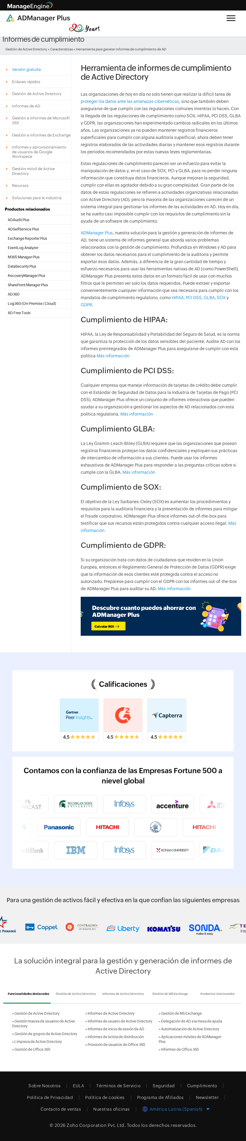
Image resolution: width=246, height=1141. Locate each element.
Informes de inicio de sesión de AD (116, 1029)
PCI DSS (194, 297)
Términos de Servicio (118, 1086)
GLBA (209, 297)
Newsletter (207, 1097)
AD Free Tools (19, 313)
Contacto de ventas (60, 1109)
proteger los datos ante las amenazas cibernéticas (130, 101)
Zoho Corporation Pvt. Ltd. (96, 1125)
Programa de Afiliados (160, 1097)
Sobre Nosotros (44, 1086)
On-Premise (33, 304)
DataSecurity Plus (22, 266)
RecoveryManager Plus (26, 276)
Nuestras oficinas (111, 1109)
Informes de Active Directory (111, 1013)
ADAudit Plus (18, 220)
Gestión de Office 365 (32, 1049)
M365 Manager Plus (24, 257)
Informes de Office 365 (180, 1049)
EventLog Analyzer (23, 248)
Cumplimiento (202, 1086)
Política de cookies (105, 1097)
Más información (112, 355)
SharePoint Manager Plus (28, 285)
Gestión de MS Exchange (181, 1013)
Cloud (50, 304)
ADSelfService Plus (23, 229)
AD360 (14, 294)
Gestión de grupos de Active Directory (45, 1034)
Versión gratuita (27, 69)
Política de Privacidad (50, 1097)
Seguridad (164, 1086)
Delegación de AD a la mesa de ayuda (191, 1021)
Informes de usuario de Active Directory (120, 1021)
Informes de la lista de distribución (116, 1037)
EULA (78, 1086)
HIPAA (178, 297)
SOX (221, 297)
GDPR (86, 304)
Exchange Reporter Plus (27, 238)
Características (61, 49)
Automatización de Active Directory (190, 1029)
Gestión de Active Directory (26, 49)
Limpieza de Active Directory (38, 1042)
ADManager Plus (97, 232)
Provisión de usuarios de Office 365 (116, 1045)
